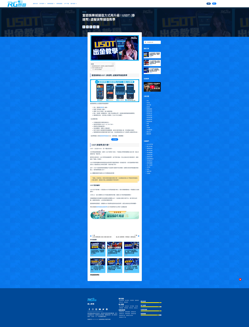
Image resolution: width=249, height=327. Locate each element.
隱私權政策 (121, 300)
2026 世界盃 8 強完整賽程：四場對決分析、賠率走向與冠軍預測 (131, 268)
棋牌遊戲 (126, 308)
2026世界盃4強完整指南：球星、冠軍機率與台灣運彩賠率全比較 (131, 252)
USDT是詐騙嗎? (98, 69)
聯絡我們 (126, 302)
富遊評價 (149, 171)
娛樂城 (101, 107)
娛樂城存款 (133, 311)
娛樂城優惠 (59, 3)
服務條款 (137, 300)
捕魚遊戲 (121, 308)
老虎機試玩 (149, 161)
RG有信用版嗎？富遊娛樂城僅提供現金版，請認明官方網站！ (97, 252)
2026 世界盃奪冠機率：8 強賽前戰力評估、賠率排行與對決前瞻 (114, 268)
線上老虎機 (149, 146)
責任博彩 (127, 300)
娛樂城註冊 (121, 311)
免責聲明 (132, 300)
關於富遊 (73, 3)
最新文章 (35, 3)
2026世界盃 (150, 144)
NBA (148, 100)
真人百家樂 (149, 165)
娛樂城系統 (149, 115)
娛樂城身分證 (122, 315)
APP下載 (66, 3)
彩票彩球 (131, 308)
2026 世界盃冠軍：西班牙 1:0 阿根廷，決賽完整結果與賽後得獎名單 (114, 252)
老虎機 (136, 306)
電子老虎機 (149, 150)
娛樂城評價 (149, 119)
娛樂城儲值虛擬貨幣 (101, 207)
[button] (83, 26)
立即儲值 (115, 139)
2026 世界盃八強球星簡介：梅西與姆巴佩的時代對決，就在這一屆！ (97, 268)
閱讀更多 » (92, 254)
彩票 (148, 123)
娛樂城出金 (121, 313)
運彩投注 (149, 131)
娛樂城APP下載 (122, 317)
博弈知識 (84, 12)
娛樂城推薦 (149, 111)
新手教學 (42, 3)
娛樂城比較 (149, 113)
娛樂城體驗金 (150, 158)
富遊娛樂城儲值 (104, 136)
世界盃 (148, 102)
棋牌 (148, 125)
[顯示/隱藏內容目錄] (112, 64)
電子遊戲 (132, 306)
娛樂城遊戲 (50, 3)
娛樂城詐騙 (149, 117)
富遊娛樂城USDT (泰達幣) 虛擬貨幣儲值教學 (103, 66)
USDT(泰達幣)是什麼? (97, 67)
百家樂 (148, 127)
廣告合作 (121, 302)
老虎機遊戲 (149, 129)
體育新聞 (149, 134)
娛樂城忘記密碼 (129, 315)
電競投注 (136, 308)
